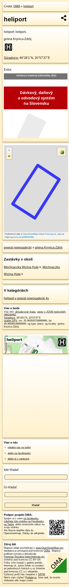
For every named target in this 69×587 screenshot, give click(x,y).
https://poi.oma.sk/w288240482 (19, 236)
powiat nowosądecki (18, 247)
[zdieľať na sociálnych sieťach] (64, 18)
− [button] (9, 156)
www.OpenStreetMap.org (49, 547)
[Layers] (61, 151)
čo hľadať (10, 487)
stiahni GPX (10, 320)
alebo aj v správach (18, 458)
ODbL (47, 550)
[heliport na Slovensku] (9, 47)
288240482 (10, 314)
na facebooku (30, 518)
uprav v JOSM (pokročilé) (51, 311)
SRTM (41, 574)
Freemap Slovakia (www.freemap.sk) (24, 556)
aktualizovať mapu (25, 311)
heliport (28, 6)
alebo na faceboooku (19, 453)
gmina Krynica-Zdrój (48, 247)
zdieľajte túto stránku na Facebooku (24, 521)
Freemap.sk (50, 233)
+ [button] (9, 150)
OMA (16, 6)
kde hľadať (11, 469)
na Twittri (9, 524)
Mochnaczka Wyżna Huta (21, 267)
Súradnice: (11, 57)
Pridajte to (31, 577)
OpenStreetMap (30, 233)
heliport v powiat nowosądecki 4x (26, 298)
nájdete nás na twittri (19, 447)
